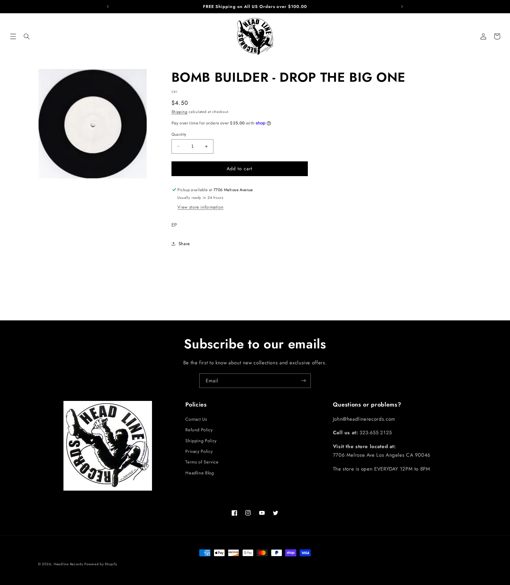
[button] (13, 36)
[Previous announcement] (108, 6)
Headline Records (68, 564)
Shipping (179, 111)
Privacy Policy (198, 451)
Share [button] (184, 243)
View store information (200, 207)
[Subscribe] (303, 380)
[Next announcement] (401, 6)
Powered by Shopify (100, 564)
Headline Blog (199, 472)
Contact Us (196, 419)
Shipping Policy (200, 440)
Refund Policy (198, 430)
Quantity (179, 134)
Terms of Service (201, 462)
